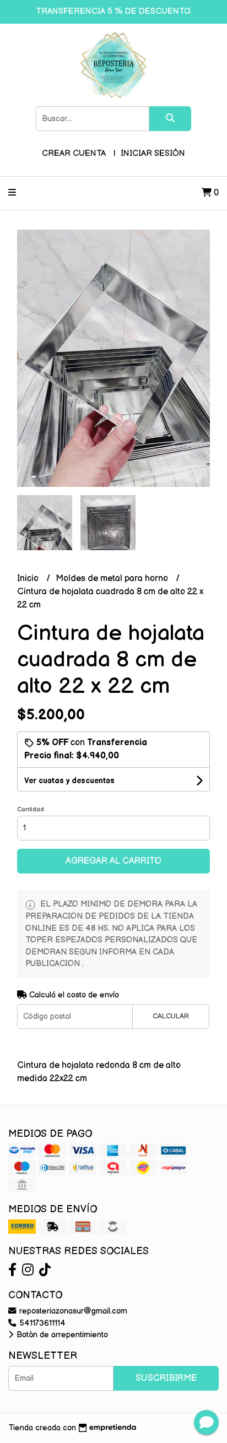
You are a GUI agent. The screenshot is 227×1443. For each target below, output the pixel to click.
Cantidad (30, 809)
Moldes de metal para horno (113, 578)
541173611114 (41, 1323)
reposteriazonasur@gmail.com (72, 1311)
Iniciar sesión (153, 153)
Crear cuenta (74, 153)
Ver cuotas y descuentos (69, 780)
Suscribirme (166, 1378)
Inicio (29, 578)
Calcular (171, 1016)
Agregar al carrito (113, 861)
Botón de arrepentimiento (61, 1334)
